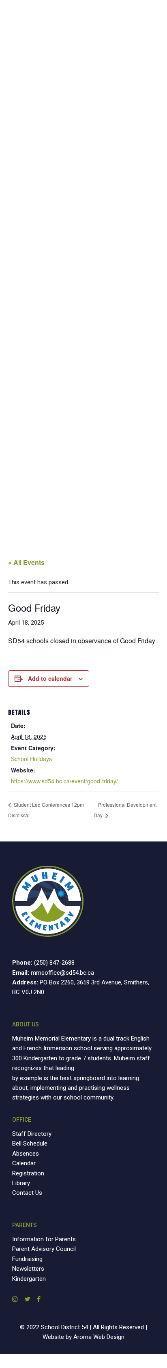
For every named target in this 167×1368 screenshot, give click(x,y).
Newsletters (28, 1268)
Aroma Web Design (98, 1337)
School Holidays (31, 759)
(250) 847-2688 (54, 962)
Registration (28, 1173)
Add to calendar (50, 678)
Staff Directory (31, 1133)
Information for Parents (44, 1239)
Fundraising (27, 1259)
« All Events (26, 562)
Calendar (24, 1163)
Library (21, 1183)
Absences (25, 1153)
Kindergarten (29, 1278)
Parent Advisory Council (44, 1249)
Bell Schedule (29, 1143)
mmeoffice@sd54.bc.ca (62, 972)
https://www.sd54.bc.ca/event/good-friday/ (64, 781)
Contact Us (27, 1192)
